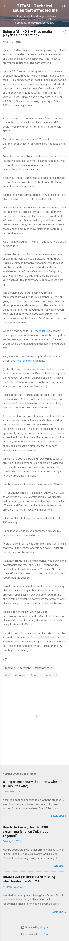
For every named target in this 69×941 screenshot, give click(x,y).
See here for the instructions (27, 360)
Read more (58, 816)
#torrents (20, 675)
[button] (64, 32)
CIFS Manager (37, 331)
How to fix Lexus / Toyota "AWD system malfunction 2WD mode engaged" (25, 831)
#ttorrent (36, 675)
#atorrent (25, 668)
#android (9, 668)
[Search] (64, 7)
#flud (7, 675)
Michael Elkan (42, 934)
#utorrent (51, 675)
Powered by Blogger (37, 927)
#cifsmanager (43, 668)
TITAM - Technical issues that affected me (35, 8)
